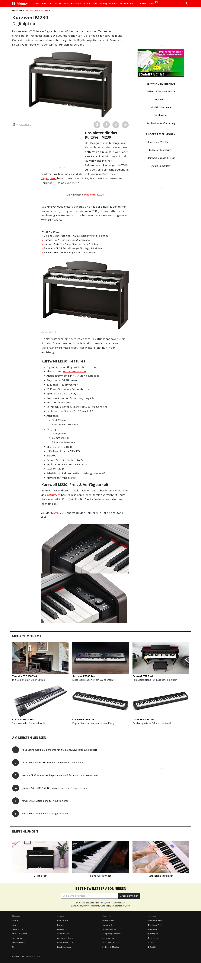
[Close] (151, 450)
